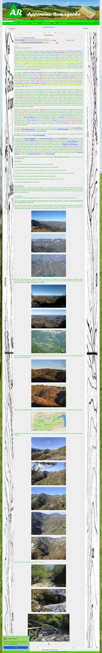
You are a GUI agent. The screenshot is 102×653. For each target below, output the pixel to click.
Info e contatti (63, 23)
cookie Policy (14, 644)
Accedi (96, 21)
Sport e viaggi (24, 23)
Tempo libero (35, 23)
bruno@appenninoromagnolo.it (29, 37)
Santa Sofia (22, 40)
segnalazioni (85, 28)
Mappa (54, 23)
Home (5, 23)
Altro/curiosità (46, 23)
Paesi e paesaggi (13, 23)
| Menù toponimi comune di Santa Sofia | (50, 649)
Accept (16, 647)
